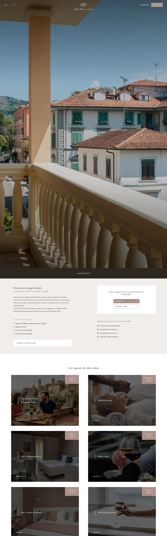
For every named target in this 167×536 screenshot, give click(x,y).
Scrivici (145, 5)
